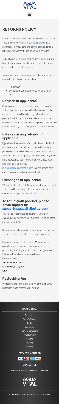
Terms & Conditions (29, 331)
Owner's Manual (30, 319)
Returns (29, 339)
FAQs (29, 323)
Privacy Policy (30, 335)
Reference (29, 315)
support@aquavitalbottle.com (19, 168)
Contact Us (29, 327)
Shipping (29, 343)
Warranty (29, 347)
